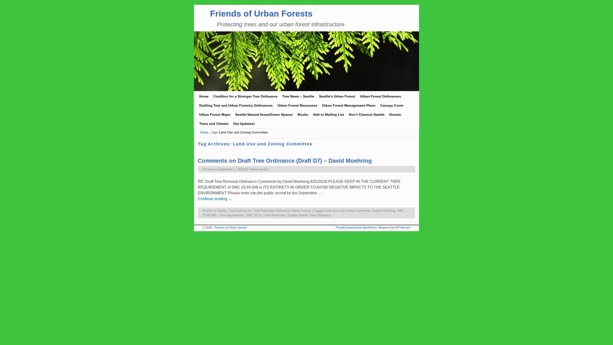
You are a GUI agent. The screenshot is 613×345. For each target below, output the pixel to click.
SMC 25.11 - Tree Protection (266, 215)
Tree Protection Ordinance (271, 211)
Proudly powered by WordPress (356, 227)
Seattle (222, 211)
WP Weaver (402, 227)
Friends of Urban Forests (261, 13)
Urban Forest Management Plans (348, 105)
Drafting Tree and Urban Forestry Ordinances (236, 105)
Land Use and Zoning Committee (347, 211)
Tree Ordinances (239, 211)
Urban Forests (301, 211)
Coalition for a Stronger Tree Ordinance (245, 96)
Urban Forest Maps (214, 114)
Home (204, 96)
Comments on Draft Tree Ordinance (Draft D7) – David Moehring (285, 160)
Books (303, 114)
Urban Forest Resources (297, 105)
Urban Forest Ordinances (380, 96)
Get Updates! (244, 124)
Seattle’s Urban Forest (337, 96)
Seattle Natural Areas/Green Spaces (264, 114)
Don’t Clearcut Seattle (367, 114)
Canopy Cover (391, 105)
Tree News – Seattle (298, 96)
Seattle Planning (383, 211)
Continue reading (215, 199)
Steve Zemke (258, 169)
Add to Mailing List (328, 114)
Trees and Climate (213, 124)
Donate (395, 114)
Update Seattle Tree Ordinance (309, 215)
